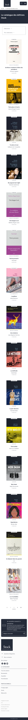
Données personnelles (5, 706)
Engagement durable (5, 700)
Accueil (2, 8)
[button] (7, 29)
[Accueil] (7, 3)
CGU (2, 702)
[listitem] (2, 663)
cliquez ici (15, 629)
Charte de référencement (5, 704)
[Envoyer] (24, 633)
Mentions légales (4, 708)
